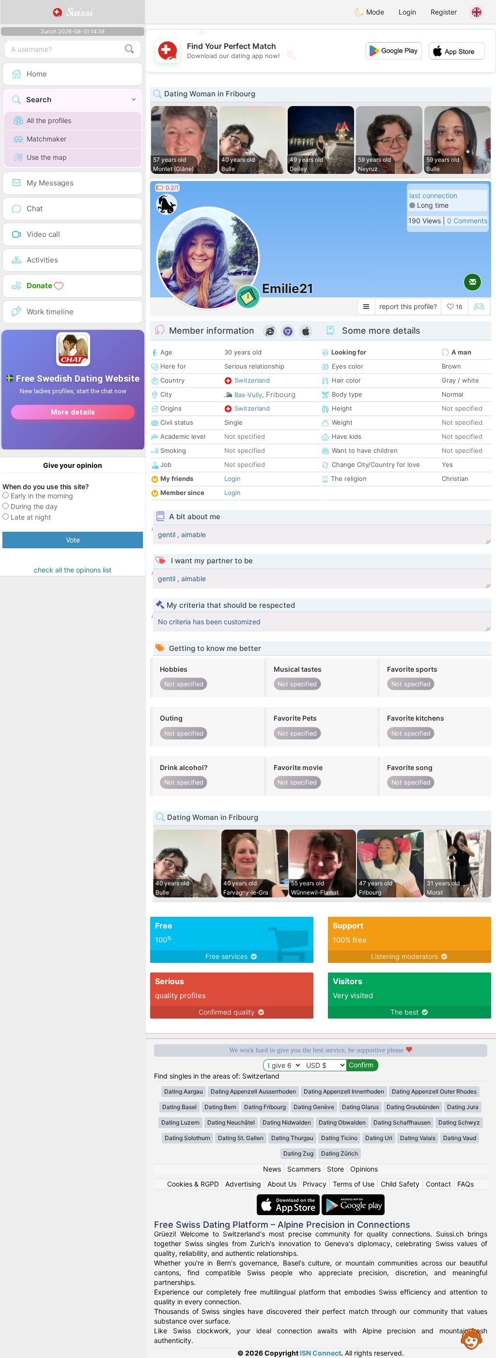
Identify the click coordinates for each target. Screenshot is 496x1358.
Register (444, 12)
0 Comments (467, 220)
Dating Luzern (180, 1122)
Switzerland (252, 380)
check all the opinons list (72, 570)
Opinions (364, 1169)
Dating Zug (298, 1153)
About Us (281, 1184)
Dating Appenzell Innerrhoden (344, 1091)
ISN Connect (320, 1353)
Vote (73, 540)
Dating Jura (463, 1107)
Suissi (77, 12)
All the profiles (49, 120)
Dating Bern (220, 1107)
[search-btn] (129, 49)
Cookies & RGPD (193, 1184)
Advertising (243, 1184)
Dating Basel (179, 1107)
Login (407, 12)
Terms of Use (353, 1184)
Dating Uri (378, 1138)
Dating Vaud (459, 1138)
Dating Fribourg (265, 1107)
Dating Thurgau (292, 1138)
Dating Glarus (360, 1107)
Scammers (304, 1169)
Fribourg (280, 394)
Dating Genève (314, 1107)
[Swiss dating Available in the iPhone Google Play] (353, 1199)
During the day (34, 506)
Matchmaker (46, 139)
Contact (438, 1184)
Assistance (471, 1339)
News (272, 1169)
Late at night (31, 517)
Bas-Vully (248, 395)
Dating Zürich (339, 1153)
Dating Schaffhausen (402, 1122)
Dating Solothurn (187, 1138)
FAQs (465, 1184)
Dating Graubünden (413, 1107)
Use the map (47, 157)
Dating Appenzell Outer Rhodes (434, 1091)
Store (335, 1169)
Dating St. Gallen (241, 1138)
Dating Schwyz (459, 1122)
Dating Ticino (339, 1138)
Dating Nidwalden (287, 1122)
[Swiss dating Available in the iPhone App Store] (289, 1199)
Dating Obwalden (342, 1122)
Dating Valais (417, 1138)
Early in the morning (42, 496)
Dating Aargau (183, 1091)
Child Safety (400, 1184)
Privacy (314, 1184)
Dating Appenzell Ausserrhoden (253, 1091)
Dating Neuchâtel (231, 1122)
